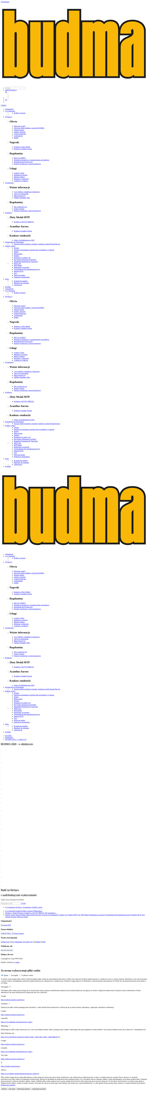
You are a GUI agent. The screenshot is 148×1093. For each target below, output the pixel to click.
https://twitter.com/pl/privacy (10, 1066)
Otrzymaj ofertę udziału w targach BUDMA (29, 128)
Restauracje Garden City (22, 258)
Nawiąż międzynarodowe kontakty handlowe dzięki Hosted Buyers (37, 244)
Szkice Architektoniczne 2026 (24, 240)
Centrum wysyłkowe (21, 181)
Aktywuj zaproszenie (21, 194)
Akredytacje (18, 285)
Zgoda (6, 975)
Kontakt (8, 287)
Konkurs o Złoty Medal (22, 147)
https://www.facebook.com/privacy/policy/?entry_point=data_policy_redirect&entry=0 (30, 1037)
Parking (16, 256)
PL (6, 92)
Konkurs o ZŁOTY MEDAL (24, 222)
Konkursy (8, 213)
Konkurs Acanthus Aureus (23, 149)
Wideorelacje (37, 911)
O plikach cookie (27, 975)
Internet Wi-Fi (18, 271)
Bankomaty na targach (21, 267)
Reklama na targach (20, 175)
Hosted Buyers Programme (14, 242)
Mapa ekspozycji (19, 196)
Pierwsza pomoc (19, 275)
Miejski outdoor (19, 177)
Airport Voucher (10, 917)
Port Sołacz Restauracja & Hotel (25, 260)
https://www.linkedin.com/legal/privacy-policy (17, 1022)
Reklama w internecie (21, 179)
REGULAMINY (20, 158)
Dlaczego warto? (19, 126)
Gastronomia (18, 136)
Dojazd (16, 248)
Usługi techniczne (20, 134)
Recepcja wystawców (42, 915)
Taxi (15, 273)
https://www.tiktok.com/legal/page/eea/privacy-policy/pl (20, 1074)
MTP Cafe (17, 263)
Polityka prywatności (8, 1085)
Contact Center (19, 173)
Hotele (16, 138)
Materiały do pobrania (21, 283)
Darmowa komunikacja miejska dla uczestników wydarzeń (34, 250)
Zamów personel (19, 132)
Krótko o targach (19, 113)
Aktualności (9, 109)
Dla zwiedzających (20, 207)
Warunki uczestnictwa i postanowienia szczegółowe (31, 160)
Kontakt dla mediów (21, 281)
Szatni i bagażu (19, 209)
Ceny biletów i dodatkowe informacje (27, 192)
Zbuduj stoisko (19, 130)
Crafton (17, 962)
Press (7, 279)
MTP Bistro (18, 265)
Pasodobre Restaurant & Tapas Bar (26, 262)
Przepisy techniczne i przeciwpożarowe (27, 164)
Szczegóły (14, 975)
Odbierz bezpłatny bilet (22, 198)
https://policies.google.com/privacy (13, 1000)
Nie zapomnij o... (51, 913)
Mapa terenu (18, 254)
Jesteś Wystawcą (18, 913)
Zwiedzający (9, 183)
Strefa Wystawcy (11, 90)
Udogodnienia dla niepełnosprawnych (27, 269)
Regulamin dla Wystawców (23, 162)
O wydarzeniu (10, 111)
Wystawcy (8, 117)
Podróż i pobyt (10, 246)
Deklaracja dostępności (22, 277)
